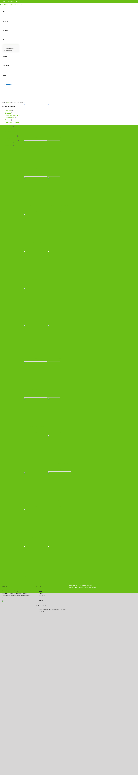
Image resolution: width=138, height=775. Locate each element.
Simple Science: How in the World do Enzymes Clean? (52, 609)
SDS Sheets (42, 595)
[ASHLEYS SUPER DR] (35, 227)
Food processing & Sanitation (12, 122)
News (40, 598)
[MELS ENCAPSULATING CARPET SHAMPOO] (35, 411)
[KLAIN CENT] (35, 374)
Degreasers (8, 113)
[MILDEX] (59, 411)
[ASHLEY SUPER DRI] (35, 190)
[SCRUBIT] (59, 485)
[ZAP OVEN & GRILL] (59, 559)
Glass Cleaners (8, 126)
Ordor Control (8, 138)
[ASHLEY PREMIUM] (35, 117)
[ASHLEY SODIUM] (35, 153)
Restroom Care (9, 143)
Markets (41, 600)
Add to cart (28, 580)
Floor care (7, 120)
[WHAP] (35, 559)
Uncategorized (8, 145)
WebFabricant (92, 587)
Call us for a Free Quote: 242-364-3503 (10, 1)
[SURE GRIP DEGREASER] (35, 522)
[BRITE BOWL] (59, 264)
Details (36, 137)
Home (40, 591)
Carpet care (8, 110)
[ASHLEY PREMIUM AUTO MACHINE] (59, 117)
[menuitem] (4, 11)
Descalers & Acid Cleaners (11, 115)
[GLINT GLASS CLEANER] (59, 338)
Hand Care (7, 129)
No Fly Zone (42, 611)
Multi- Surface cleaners (11, 136)
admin (8, 102)
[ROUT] (35, 485)
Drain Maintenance (9, 117)
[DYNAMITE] (35, 338)
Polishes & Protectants (11, 140)
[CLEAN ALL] (35, 301)
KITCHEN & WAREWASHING (12, 131)
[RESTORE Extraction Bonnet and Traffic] (59, 448)
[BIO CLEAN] (35, 264)
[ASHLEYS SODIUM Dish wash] (59, 190)
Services (41, 593)
